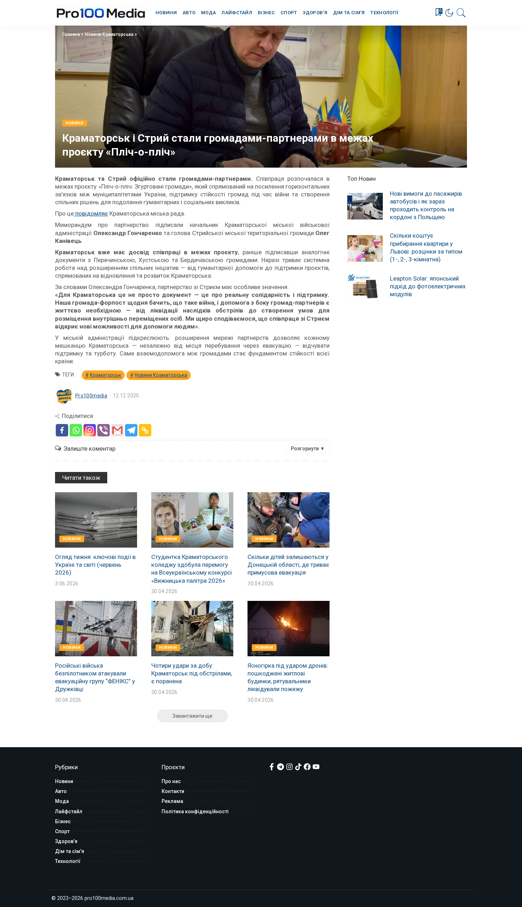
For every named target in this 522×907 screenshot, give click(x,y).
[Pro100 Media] (101, 12)
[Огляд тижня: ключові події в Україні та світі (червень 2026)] (96, 520)
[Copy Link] (145, 430)
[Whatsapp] (76, 430)
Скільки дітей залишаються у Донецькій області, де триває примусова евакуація (288, 564)
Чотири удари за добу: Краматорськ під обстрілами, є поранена (191, 673)
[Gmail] (117, 430)
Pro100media (91, 395)
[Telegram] (131, 430)
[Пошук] (461, 12)
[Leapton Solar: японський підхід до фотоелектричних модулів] (365, 287)
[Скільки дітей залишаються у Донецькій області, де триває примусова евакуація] (289, 520)
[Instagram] (89, 430)
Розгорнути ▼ (308, 448)
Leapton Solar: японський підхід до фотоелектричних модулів (428, 286)
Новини (74, 123)
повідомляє (91, 213)
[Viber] (103, 430)
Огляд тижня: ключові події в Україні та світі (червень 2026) (95, 564)
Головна (71, 34)
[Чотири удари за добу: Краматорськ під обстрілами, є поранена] (192, 628)
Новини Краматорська (109, 34)
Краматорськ (105, 375)
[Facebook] (62, 430)
